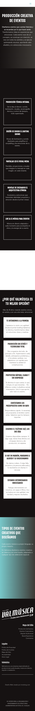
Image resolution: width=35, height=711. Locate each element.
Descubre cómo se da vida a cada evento (17, 121)
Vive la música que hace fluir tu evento (18, 235)
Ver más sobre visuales (17, 177)
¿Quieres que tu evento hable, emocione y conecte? (17, 55)
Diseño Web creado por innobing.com (17, 685)
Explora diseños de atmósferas (17, 152)
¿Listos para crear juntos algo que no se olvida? (17, 505)
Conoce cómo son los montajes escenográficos (17, 208)
